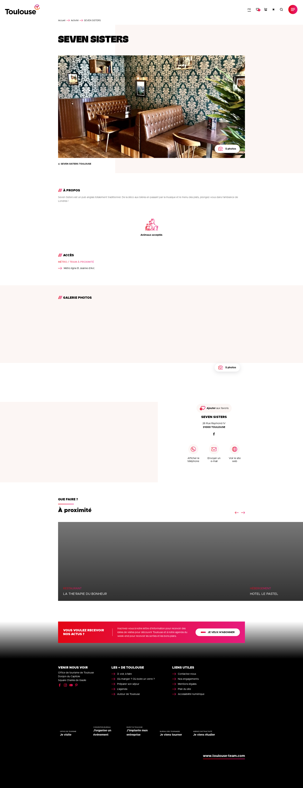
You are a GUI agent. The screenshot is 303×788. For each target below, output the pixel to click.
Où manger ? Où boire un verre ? (136, 679)
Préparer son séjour (128, 684)
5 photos (230, 149)
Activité (75, 20)
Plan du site (184, 689)
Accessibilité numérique (191, 694)
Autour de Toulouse (128, 694)
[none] (249, 9)
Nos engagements (188, 679)
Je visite (65, 734)
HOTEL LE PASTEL (264, 593)
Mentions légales (187, 684)
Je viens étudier (204, 734)
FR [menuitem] (249, 9)
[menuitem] (249, 9)
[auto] (273, 9)
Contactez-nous (187, 674)
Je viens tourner (171, 734)
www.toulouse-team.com (224, 756)
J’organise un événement (102, 732)
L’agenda (122, 689)
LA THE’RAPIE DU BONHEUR (85, 593)
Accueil (61, 20)
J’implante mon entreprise (137, 732)
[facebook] (214, 434)
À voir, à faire (124, 674)
